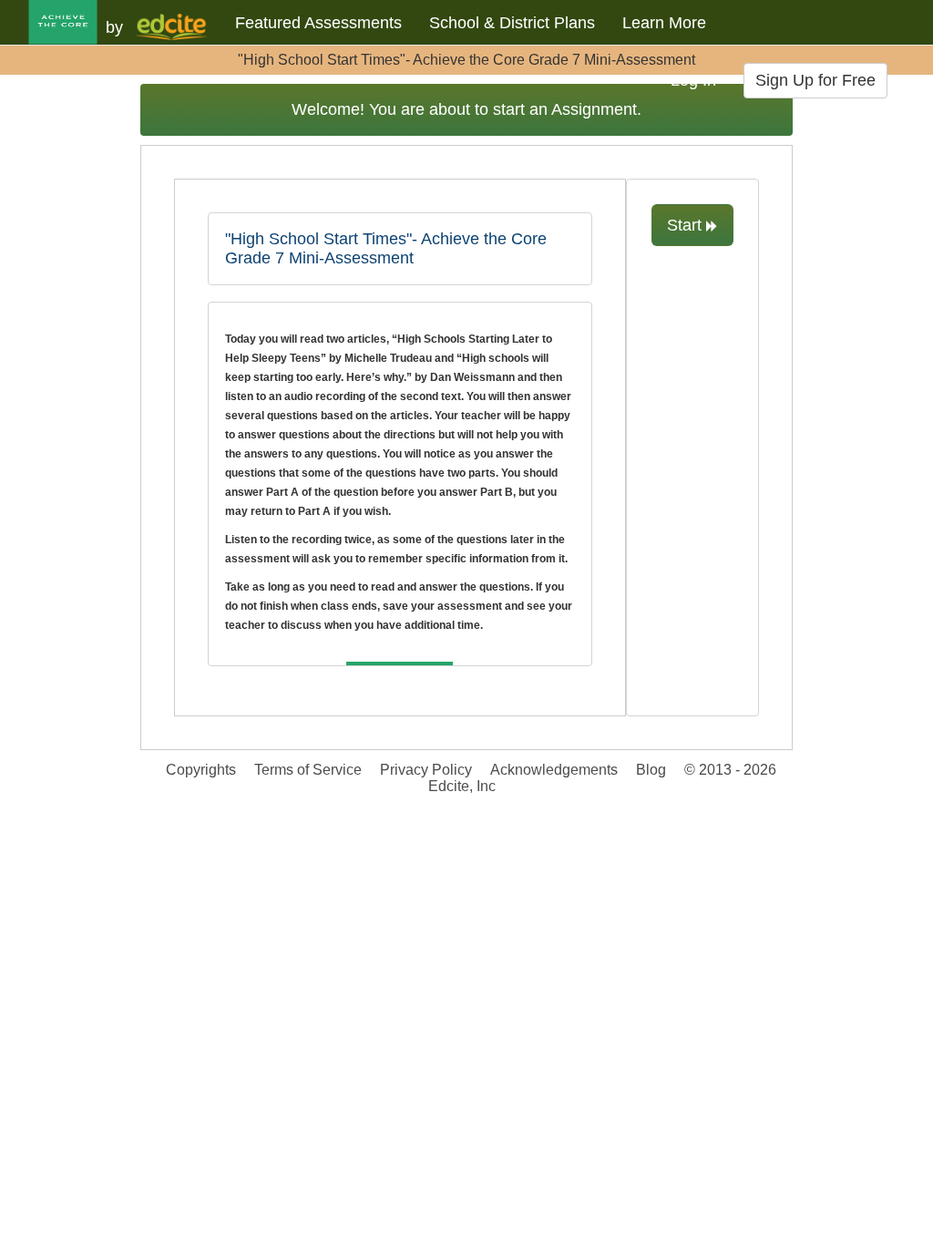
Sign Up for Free (815, 80)
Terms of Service (308, 769)
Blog (651, 769)
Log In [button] (693, 80)
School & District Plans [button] (512, 23)
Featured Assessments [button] (318, 23)
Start (686, 225)
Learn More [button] (664, 23)
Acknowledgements (554, 769)
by (114, 27)
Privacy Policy (426, 769)
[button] (71, 28)
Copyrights (201, 769)
